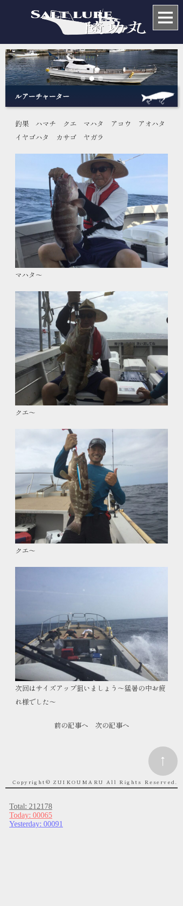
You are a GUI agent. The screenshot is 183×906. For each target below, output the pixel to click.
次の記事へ (112, 725)
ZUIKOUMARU (78, 781)
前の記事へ (71, 725)
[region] (91, 67)
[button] (83, 78)
